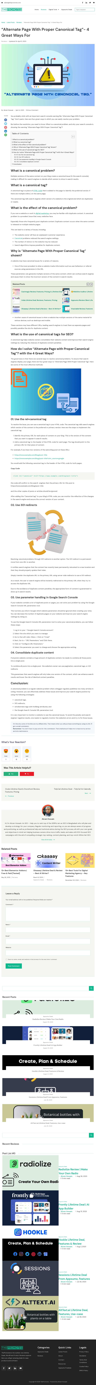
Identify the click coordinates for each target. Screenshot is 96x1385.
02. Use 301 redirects (23, 157)
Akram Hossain (66, 1176)
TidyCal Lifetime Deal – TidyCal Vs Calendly (72, 789)
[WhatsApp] (6, 134)
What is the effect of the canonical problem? (29, 145)
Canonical (18, 238)
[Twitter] (90, 2)
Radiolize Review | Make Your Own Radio (48, 1019)
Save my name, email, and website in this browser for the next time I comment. (32, 959)
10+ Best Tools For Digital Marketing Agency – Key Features (76, 873)
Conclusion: (17, 164)
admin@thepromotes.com (12, 2)
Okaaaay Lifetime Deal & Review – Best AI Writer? (41, 309)
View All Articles (46, 839)
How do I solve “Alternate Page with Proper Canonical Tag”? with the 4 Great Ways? (43, 152)
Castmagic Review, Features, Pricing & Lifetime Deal (41, 292)
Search (91, 988)
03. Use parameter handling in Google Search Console (34, 159)
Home (37, 10)
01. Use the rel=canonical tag (25, 155)
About (60, 1356)
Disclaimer (82, 1356)
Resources (62, 1364)
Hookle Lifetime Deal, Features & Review (48, 1071)
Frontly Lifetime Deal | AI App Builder (48, 1045)
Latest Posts (62, 1352)
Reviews (43, 10)
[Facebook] (82, 2)
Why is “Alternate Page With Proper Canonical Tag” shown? (34, 147)
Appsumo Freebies (64, 1368)
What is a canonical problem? (23, 139)
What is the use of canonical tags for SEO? (28, 150)
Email (8, 936)
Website (8, 947)
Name (8, 924)
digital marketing (42, 213)
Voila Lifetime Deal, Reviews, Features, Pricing (39, 300)
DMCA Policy (83, 1370)
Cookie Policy (83, 1366)
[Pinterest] (6, 127)
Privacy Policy (84, 1352)
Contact (61, 1360)
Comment (9, 904)
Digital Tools (53, 10)
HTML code (37, 191)
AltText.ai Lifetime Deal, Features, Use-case (48, 1123)
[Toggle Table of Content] (72, 136)
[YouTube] (94, 2)
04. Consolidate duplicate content (28, 162)
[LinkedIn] (86, 2)
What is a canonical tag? (22, 142)
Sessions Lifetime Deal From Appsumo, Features (48, 1097)
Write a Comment (32, 110)
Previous (11, 796)
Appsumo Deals (66, 10)
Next (86, 793)
